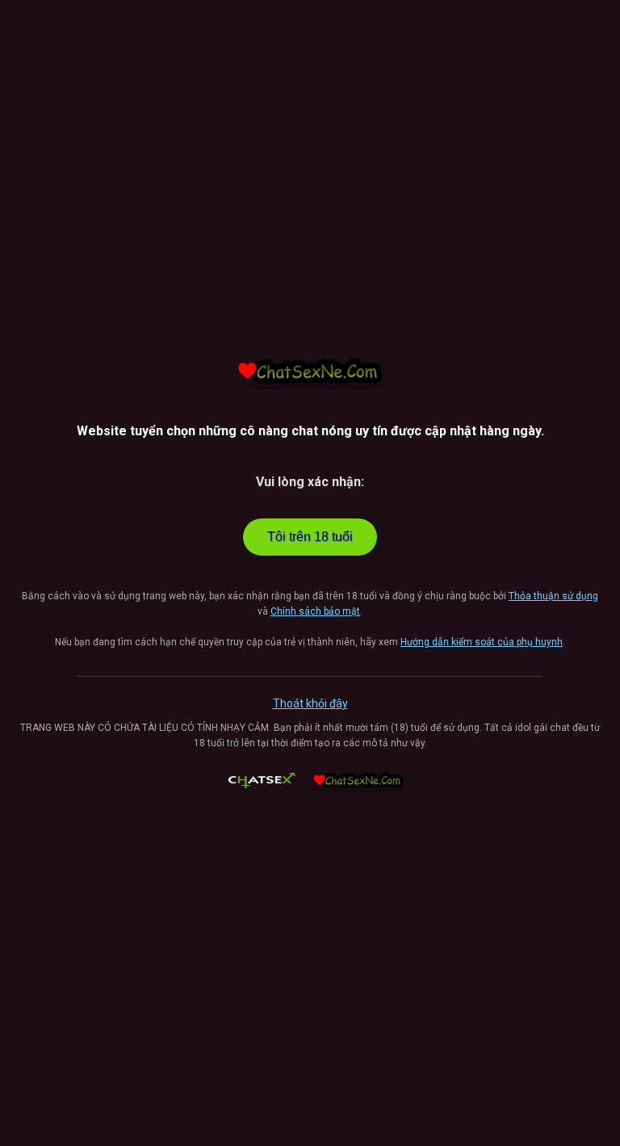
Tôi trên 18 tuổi (310, 537)
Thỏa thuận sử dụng (553, 596)
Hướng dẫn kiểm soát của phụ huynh (481, 642)
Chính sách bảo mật (315, 611)
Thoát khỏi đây (310, 703)
